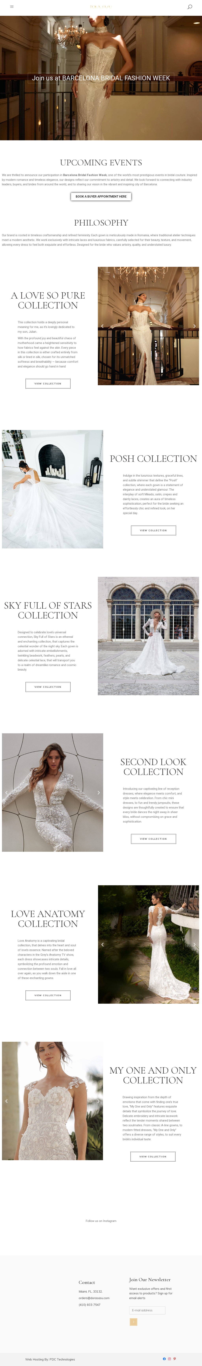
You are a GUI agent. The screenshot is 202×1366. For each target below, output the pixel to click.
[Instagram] (169, 1358)
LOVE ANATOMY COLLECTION (48, 919)
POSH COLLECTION (153, 459)
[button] (102, 326)
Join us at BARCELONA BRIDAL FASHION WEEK (101, 78)
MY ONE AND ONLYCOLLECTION (153, 1075)
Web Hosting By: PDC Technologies (50, 1359)
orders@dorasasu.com (94, 1298)
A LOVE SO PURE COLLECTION (48, 300)
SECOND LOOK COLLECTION (153, 767)
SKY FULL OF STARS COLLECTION (48, 610)
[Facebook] (164, 1358)
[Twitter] (174, 1358)
